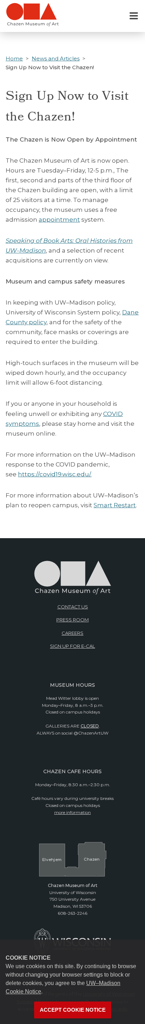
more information (72, 812)
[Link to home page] (32, 17)
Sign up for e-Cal (72, 646)
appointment (59, 219)
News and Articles (56, 58)
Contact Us (72, 606)
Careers (72, 633)
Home (14, 58)
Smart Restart (115, 505)
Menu (134, 16)
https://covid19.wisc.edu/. (55, 474)
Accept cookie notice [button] (73, 1010)
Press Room (72, 619)
